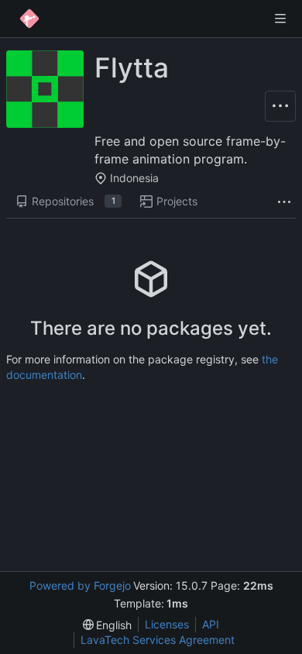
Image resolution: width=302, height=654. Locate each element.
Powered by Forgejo (80, 585)
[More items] (284, 202)
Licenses (167, 624)
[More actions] (280, 106)
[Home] (29, 19)
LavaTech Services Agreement (158, 639)
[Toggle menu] (280, 19)
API (210, 624)
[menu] (107, 625)
